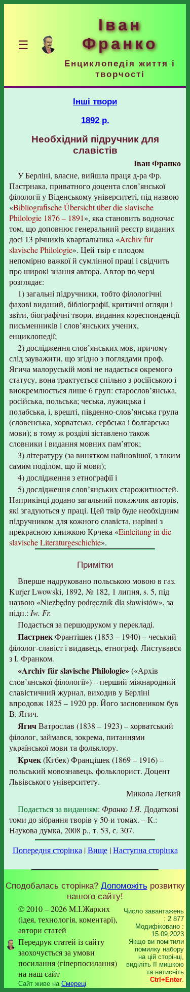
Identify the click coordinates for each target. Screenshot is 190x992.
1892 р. (95, 120)
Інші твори (95, 101)
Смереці (73, 983)
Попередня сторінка (47, 849)
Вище (97, 849)
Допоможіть (124, 885)
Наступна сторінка (145, 849)
